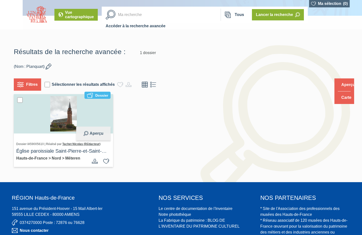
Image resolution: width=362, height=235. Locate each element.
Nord (59, 158)
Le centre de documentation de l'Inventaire (195, 208)
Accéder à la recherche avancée (135, 26)
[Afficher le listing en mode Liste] (155, 85)
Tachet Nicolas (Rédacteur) (83, 144)
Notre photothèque (175, 214)
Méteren (74, 158)
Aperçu (94, 133)
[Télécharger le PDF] (93, 161)
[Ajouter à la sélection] (104, 161)
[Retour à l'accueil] (11, 14)
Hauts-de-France (34, 158)
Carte (343, 97)
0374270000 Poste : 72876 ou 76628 (52, 222)
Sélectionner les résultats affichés (85, 84)
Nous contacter (34, 230)
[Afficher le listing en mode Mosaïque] (147, 85)
